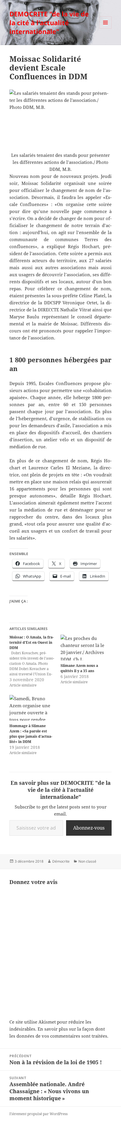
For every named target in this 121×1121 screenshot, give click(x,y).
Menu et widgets (106, 28)
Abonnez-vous (89, 828)
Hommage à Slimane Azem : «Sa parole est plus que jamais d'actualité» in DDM (30, 733)
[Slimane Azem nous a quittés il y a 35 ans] (83, 647)
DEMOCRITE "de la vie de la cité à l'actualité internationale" (49, 22)
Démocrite (61, 861)
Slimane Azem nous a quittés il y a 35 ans (79, 668)
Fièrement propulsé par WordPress (38, 1113)
